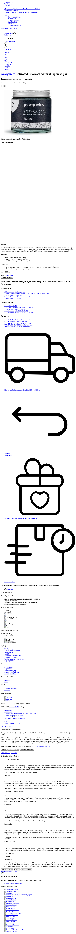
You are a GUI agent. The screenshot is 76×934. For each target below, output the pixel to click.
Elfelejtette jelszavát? (10, 670)
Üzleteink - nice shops (10, 688)
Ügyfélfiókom (8, 649)
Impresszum (7, 710)
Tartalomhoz (8, 4)
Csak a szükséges (14, 749)
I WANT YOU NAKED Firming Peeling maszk (18, 325)
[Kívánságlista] (5, 44)
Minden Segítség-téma (14, 25)
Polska (12, 918)
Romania (14, 931)
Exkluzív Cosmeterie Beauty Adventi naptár (17, 297)
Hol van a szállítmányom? (12, 672)
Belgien (13, 921)
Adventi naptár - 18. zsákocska (13, 298)
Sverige (13, 911)
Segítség (6, 15)
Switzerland (16, 903)
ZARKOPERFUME (10, 306)
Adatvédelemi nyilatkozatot (9, 753)
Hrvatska (14, 920)
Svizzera (13, 900)
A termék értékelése (6, 277)
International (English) (25, 895)
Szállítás (6, 654)
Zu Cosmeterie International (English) (12, 883)
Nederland (15, 910)
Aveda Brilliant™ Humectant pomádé (15, 309)
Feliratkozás (7, 35)
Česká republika (20, 930)
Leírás (4, 244)
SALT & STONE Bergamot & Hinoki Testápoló (18, 307)
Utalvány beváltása (10, 674)
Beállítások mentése (7, 869)
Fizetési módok (12, 22)
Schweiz (13, 898)
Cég (5, 721)
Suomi (12, 926)
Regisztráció (8, 669)
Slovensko (15, 925)
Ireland (12, 928)
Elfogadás (4, 749)
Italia (10, 893)
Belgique (14, 916)
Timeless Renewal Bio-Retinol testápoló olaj (17, 326)
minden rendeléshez (21, 12)
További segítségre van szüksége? (14, 659)
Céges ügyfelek (9, 661)
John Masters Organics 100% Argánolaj (16, 311)
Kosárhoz (7, 5)
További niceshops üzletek (12, 723)
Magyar (13, 908)
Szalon (6, 682)
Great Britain (18, 913)
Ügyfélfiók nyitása (9, 41)
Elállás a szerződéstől (7, 726)
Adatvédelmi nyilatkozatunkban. (40, 746)
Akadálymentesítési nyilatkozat (13, 715)
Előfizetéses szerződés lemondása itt (14, 718)
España (13, 906)
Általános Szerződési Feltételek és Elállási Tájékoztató (20, 713)
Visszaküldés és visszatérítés (12, 655)
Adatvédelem (8, 712)
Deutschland (17, 891)
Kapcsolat (11, 24)
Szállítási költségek (13, 20)
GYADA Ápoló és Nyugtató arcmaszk (15, 321)
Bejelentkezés (8, 667)
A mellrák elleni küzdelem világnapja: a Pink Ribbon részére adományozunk (26, 293)
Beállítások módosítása (27, 749)
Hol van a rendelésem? (15, 17)
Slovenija (14, 905)
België (12, 923)
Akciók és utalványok (10, 657)
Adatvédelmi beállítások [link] (11, 717)
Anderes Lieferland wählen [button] (9, 886)
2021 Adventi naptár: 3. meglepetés (14, 292)
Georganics (8, 74)
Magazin (7, 680)
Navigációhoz (8, 2)
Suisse (12, 901)
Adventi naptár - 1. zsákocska (13, 295)
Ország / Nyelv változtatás (22, 703)
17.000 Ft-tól (22, 9)
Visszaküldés (12, 18)
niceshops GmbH (14, 707)
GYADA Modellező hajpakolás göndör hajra (17, 323)
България (15, 915)
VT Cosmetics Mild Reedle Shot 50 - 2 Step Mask (19, 312)
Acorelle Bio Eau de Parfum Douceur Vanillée (18, 320)
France (12, 896)
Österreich (15, 889)
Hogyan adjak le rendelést (12, 650)
